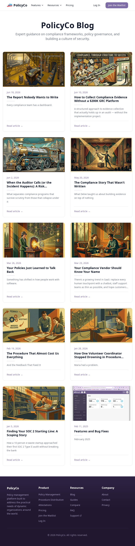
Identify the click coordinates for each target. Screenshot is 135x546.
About (105, 494)
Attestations (45, 505)
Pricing (70, 5)
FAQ (72, 510)
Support (74, 515)
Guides (74, 499)
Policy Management (49, 494)
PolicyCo (20, 5)
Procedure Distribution (51, 499)
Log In (96, 5)
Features (36, 5)
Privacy (105, 505)
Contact (106, 499)
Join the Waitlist (116, 5)
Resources (53, 5)
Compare (75, 505)
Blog (72, 494)
